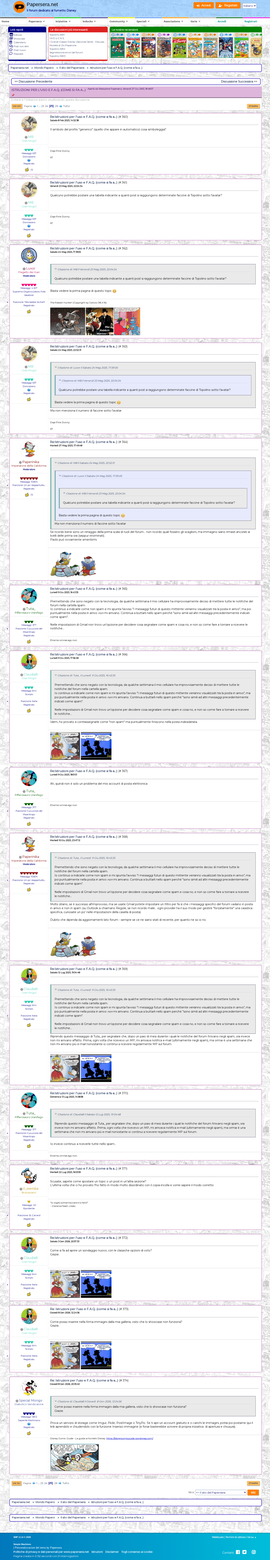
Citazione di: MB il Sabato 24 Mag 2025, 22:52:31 (86, 462)
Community (117, 21)
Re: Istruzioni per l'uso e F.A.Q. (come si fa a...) (84, 1309)
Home (5, 21)
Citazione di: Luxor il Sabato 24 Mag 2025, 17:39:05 (88, 367)
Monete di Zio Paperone (62, 45)
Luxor (30, 268)
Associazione (172, 21)
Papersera (35, 21)
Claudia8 (31, 674)
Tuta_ (30, 609)
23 (42, 106)
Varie (194, 21)
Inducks (88, 21)
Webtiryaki (218, 1537)
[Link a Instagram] (254, 1552)
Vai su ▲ (252, 1537)
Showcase (19, 38)
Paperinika (30, 462)
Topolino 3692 (57, 48)
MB (30, 137)
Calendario (20, 42)
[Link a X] (244, 1552)
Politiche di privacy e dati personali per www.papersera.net (51, 1551)
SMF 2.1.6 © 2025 (22, 1537)
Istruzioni (97, 1551)
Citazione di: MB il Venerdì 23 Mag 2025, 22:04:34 (87, 269)
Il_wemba (30, 1188)
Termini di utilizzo (235, 1537)
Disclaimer (112, 1551)
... (40, 106)
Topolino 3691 (57, 34)
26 (56, 106)
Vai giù (17, 106)
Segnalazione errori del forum (66, 52)
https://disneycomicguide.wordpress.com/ (129, 1438)
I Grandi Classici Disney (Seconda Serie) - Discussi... (77, 41)
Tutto (66, 106)
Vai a (191, 1492)
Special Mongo (30, 1400)
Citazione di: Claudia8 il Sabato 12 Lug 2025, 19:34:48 (89, 1114)
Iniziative (61, 21)
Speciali (141, 21)
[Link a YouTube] (249, 1552)
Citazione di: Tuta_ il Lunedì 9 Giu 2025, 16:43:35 (86, 675)
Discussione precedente (35, 81)
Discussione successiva (237, 81)
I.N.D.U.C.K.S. (56, 38)
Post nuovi (20, 50)
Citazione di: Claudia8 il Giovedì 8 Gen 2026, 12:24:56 (90, 1401)
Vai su (16, 1483)
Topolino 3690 (57, 55)
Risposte (18, 53)
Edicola (18, 34)
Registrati (251, 21)
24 (46, 106)
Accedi (222, 21)
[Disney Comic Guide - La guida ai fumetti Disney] (29, 1423)
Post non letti (21, 46)
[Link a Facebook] (238, 1552)
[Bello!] (27, 169)
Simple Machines (22, 1544)
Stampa (253, 106)
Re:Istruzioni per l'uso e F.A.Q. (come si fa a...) (83, 117)
